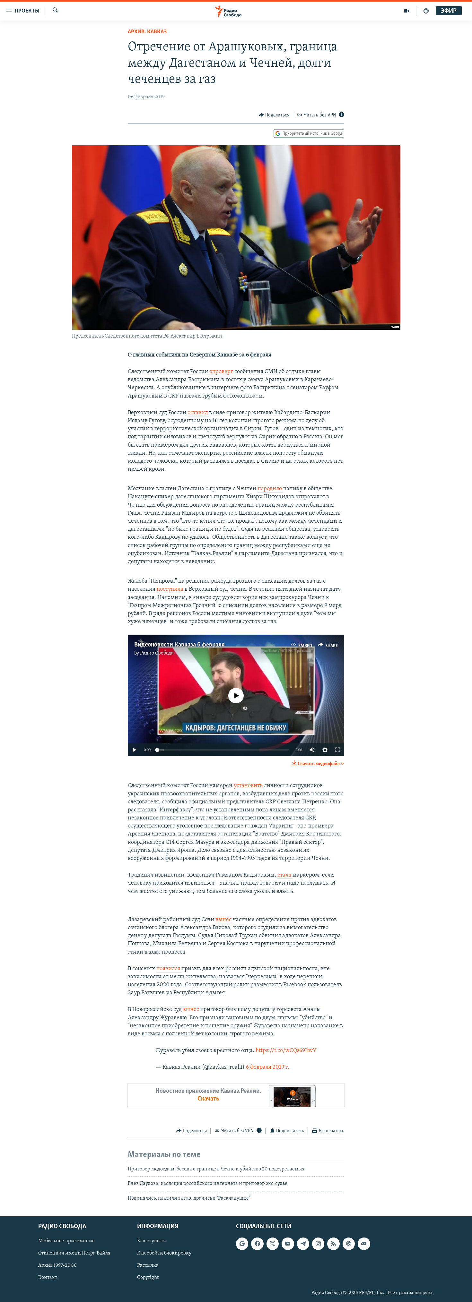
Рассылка (148, 1265)
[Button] (274, 115)
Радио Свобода (157, 653)
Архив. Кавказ (147, 32)
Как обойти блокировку (164, 1253)
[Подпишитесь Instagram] (318, 1244)
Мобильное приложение (66, 1241)
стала (285, 875)
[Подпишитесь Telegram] (303, 1244)
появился (168, 969)
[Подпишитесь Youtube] (288, 1244)
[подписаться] (364, 1244)
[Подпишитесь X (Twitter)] (273, 1244)
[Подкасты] (349, 1244)
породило (270, 489)
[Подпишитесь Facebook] (257, 1244)
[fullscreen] (337, 749)
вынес (224, 920)
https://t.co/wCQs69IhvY (286, 1051)
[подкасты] (426, 11)
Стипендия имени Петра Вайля (74, 1253)
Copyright (148, 1278)
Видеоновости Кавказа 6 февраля (179, 645)
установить (249, 786)
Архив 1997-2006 (57, 1265)
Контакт (47, 1278)
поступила (171, 589)
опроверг (221, 372)
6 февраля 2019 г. (267, 1067)
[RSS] (333, 1244)
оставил (198, 413)
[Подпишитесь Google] (242, 1244)
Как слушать (151, 1241)
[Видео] (406, 11)
